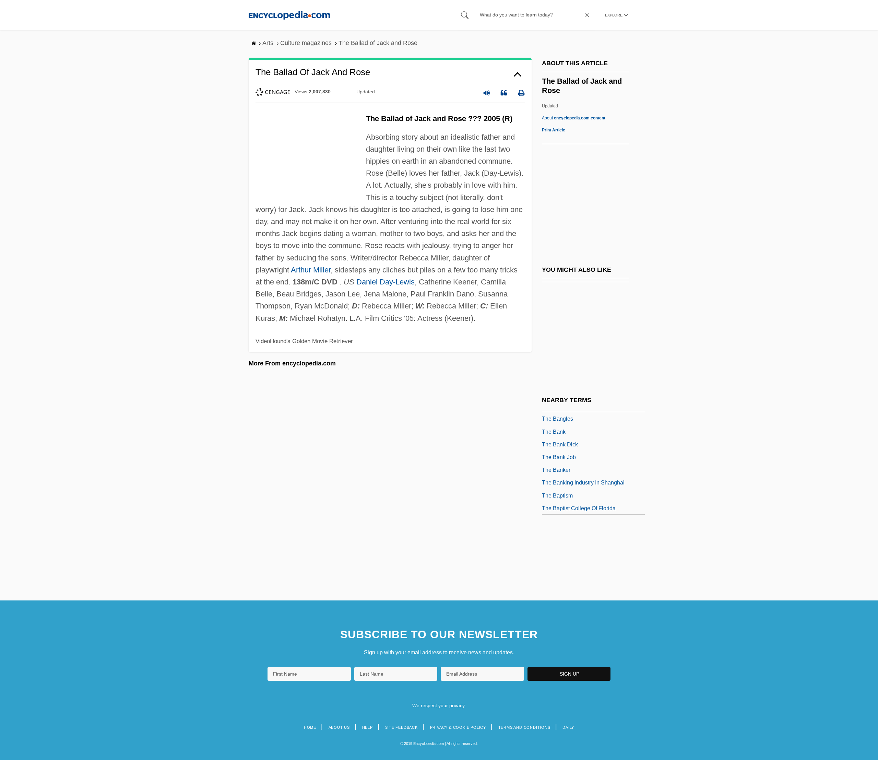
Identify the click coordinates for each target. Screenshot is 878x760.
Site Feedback (401, 727)
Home (310, 727)
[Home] (289, 15)
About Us (339, 727)
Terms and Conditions (524, 727)
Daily (568, 727)
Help (367, 727)
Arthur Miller (311, 270)
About (573, 118)
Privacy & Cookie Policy (458, 727)
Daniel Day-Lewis (385, 282)
